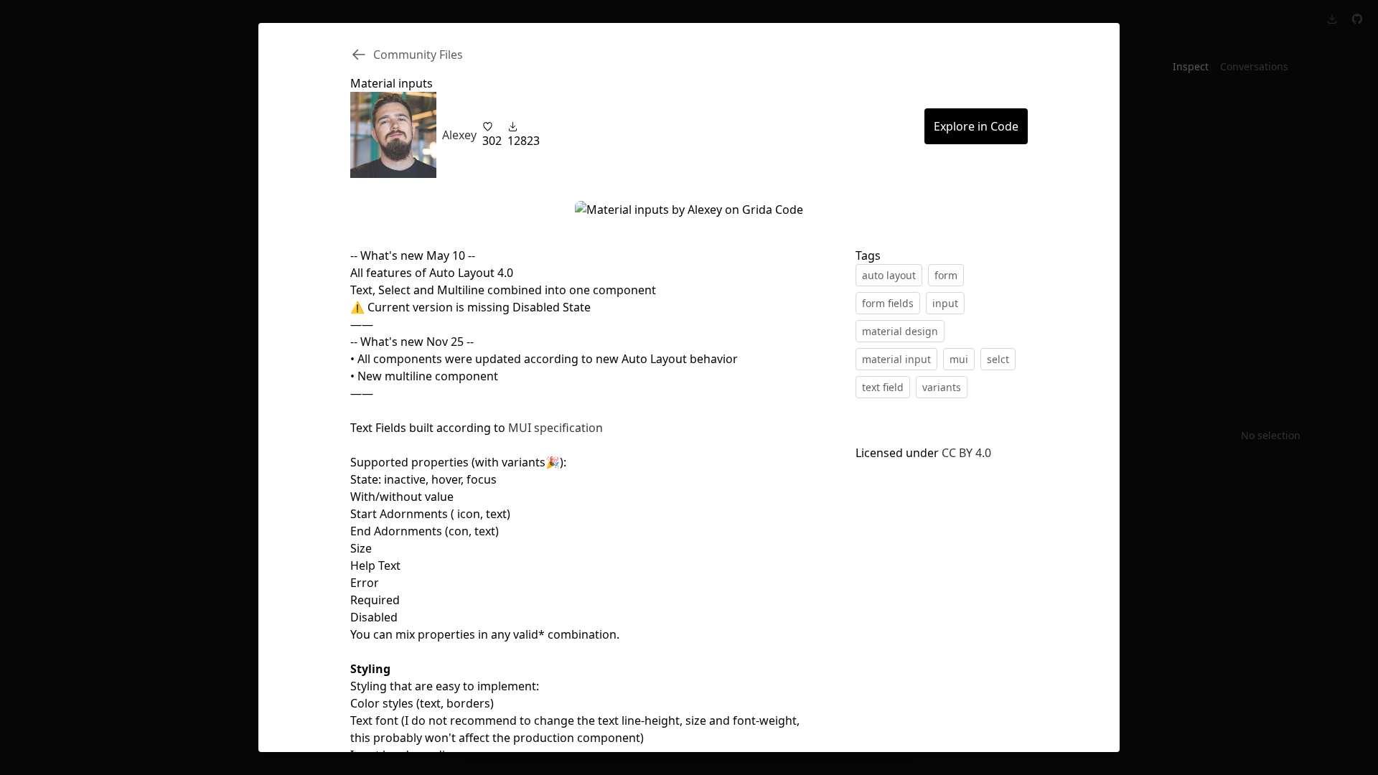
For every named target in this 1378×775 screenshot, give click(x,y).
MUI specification (555, 428)
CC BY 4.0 (966, 453)
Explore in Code (976, 126)
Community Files (418, 54)
